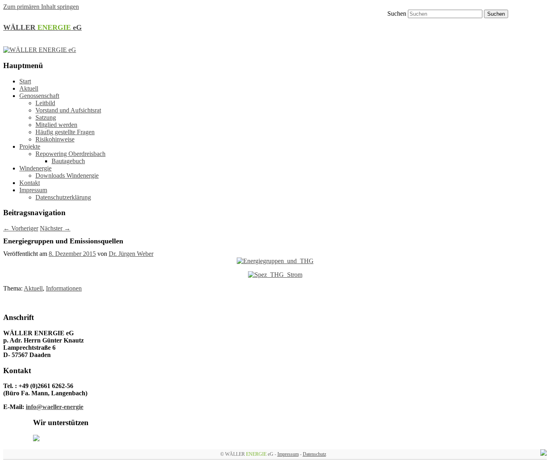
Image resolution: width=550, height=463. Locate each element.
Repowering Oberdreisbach (70, 153)
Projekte (29, 146)
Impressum (33, 190)
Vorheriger (20, 228)
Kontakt (29, 182)
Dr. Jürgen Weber (131, 253)
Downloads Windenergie (67, 175)
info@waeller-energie (54, 406)
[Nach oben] (543, 453)
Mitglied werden (56, 124)
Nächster (55, 228)
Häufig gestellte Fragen (65, 132)
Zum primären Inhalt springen (41, 6)
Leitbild (45, 103)
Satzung (45, 117)
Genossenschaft (39, 95)
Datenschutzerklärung (63, 197)
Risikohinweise (54, 139)
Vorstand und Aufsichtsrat (68, 110)
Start (25, 81)
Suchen (396, 13)
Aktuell (28, 88)
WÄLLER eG (42, 27)
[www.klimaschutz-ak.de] (36, 439)
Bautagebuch (68, 161)
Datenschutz (314, 454)
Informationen (64, 288)
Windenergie (35, 168)
